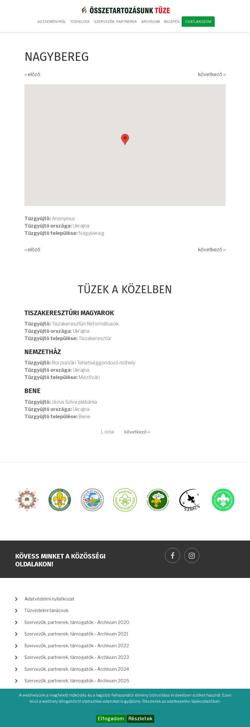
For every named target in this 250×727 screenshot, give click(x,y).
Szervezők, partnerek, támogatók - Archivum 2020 (76, 622)
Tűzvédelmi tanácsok (46, 610)
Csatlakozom (198, 21)
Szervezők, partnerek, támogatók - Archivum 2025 (76, 681)
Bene (32, 391)
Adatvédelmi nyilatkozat (49, 599)
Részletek (140, 719)
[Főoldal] (125, 9)
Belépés (172, 21)
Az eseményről (52, 21)
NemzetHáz (42, 352)
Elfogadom (111, 719)
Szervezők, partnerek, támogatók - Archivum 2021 (76, 634)
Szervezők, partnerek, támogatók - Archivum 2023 (76, 657)
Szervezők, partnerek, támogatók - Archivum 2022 (76, 646)
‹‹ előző (32, 74)
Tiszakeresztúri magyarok (69, 313)
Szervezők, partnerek (115, 21)
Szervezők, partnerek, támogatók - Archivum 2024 (76, 669)
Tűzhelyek (80, 21)
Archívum (149, 23)
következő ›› (212, 74)
